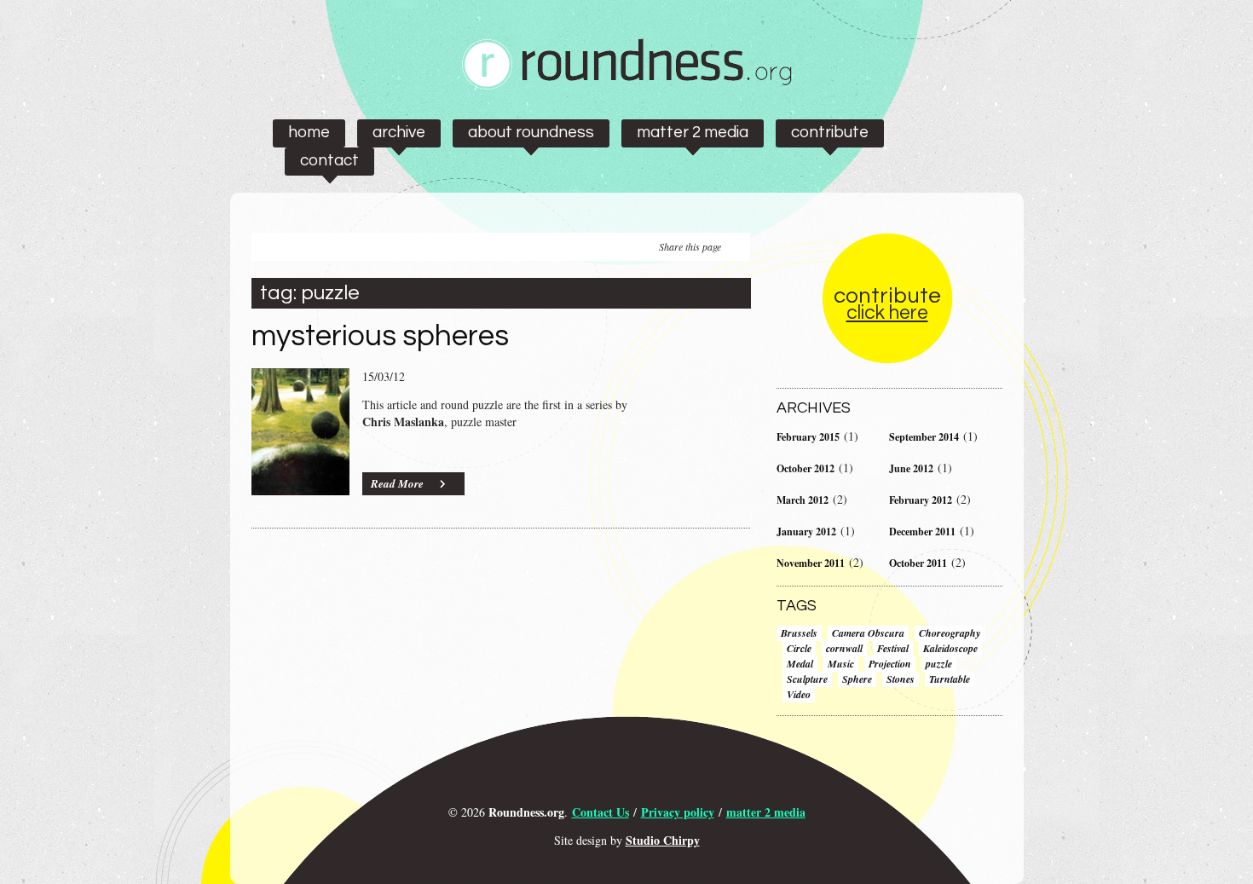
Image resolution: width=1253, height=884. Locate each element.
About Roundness (531, 132)
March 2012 (803, 500)
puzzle (939, 663)
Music (841, 663)
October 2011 (918, 563)
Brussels (799, 633)
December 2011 (922, 531)
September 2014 (924, 437)
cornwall (844, 648)
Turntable (949, 679)
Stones (900, 679)
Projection (890, 663)
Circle (799, 648)
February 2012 (920, 500)
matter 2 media (692, 132)
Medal (800, 663)
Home (309, 132)
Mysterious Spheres (380, 336)
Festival (893, 648)
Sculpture (807, 679)
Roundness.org (526, 812)
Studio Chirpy (663, 840)
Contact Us (600, 812)
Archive (398, 132)
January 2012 (806, 531)
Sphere (857, 679)
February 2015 (808, 437)
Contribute (830, 132)
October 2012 (805, 468)
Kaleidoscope (950, 648)
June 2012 (911, 468)
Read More (397, 483)
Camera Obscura (868, 633)
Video (799, 694)
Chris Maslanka (403, 421)
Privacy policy (677, 812)
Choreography (949, 633)
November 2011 (811, 563)
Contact (329, 160)
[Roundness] (627, 85)
